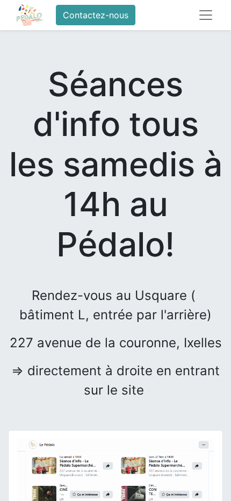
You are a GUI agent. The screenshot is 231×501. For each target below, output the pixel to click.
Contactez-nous (95, 15)
